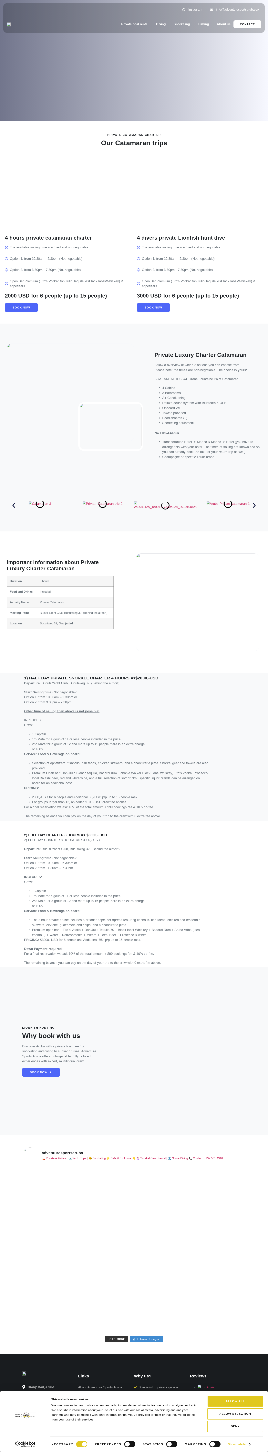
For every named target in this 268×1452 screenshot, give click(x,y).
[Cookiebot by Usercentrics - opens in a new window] (25, 1444)
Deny (235, 1426)
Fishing (203, 24)
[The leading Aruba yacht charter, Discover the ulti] (218, 1250)
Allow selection (235, 1413)
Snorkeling (182, 24)
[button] (14, 505)
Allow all (235, 1401)
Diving (161, 24)
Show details (237, 1444)
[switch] (129, 1444)
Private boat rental (134, 24)
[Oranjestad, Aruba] (24, 1387)
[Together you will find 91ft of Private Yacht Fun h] (162, 1200)
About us (224, 24)
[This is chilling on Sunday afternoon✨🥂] (49, 1173)
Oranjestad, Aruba (41, 1387)
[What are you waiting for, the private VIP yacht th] (106, 1190)
